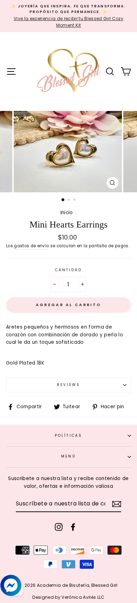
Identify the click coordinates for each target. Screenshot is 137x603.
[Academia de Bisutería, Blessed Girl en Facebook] (73, 526)
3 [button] (75, 200)
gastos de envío (31, 246)
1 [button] (63, 200)
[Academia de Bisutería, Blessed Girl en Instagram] (59, 526)
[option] (68, 16)
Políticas (68, 435)
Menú (68, 456)
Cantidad (68, 270)
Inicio (66, 212)
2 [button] (69, 200)
